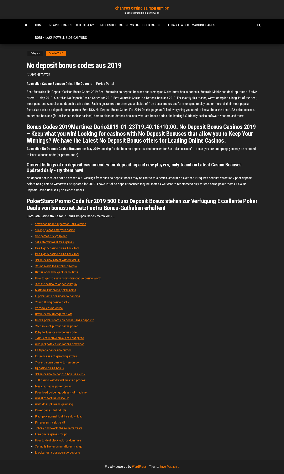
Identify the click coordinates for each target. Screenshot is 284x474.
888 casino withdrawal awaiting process (61, 380)
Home (39, 25)
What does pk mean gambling (54, 404)
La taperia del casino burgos (53, 350)
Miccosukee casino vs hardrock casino (130, 25)
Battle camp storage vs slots (53, 314)
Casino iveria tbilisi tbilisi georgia (56, 266)
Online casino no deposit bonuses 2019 (60, 374)
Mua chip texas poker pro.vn (53, 386)
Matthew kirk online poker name (55, 290)
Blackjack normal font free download (59, 416)
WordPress (139, 467)
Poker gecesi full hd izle (50, 410)
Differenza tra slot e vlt (50, 422)
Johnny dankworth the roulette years (58, 428)
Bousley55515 (56, 53)
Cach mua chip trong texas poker (56, 326)
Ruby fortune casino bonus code (56, 332)
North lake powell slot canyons (61, 38)
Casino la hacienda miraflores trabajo (59, 446)
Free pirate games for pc (51, 434)
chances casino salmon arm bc (142, 8)
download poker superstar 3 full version (60, 224)
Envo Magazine (169, 467)
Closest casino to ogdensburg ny (56, 284)
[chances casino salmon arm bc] (26, 25)
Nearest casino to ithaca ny (71, 25)
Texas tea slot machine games (191, 25)
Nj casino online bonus (49, 368)
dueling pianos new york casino (55, 230)
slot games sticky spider (51, 236)
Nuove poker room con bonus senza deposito (64, 320)
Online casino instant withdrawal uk (57, 260)
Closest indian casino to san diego (57, 362)
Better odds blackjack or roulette (56, 272)
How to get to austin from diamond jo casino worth (68, 278)
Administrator (40, 74)
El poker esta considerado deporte (57, 296)
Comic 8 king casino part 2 (52, 302)
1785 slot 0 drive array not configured (59, 338)
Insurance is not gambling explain (56, 356)
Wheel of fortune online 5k (52, 398)
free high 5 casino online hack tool (57, 248)
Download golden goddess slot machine (61, 392)
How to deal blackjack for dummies (58, 440)
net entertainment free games (54, 242)
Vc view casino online (49, 308)
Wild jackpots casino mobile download (59, 344)
